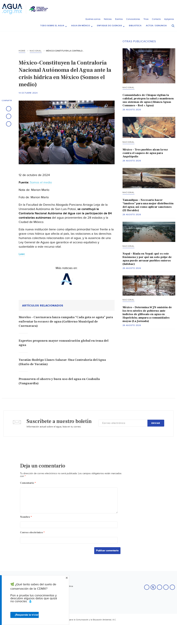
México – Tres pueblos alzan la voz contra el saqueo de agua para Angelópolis (145, 153)
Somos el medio (41, 182)
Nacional (36, 51)
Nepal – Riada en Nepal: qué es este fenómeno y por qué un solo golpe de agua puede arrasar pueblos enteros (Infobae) (147, 259)
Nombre (26, 517)
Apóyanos (169, 19)
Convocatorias (133, 19)
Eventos (119, 19)
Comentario (28, 483)
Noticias (108, 19)
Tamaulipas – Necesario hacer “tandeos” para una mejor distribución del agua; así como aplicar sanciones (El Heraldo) (148, 205)
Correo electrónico (32, 532)
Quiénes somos (92, 19)
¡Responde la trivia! (27, 615)
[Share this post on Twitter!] (8, 116)
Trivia (145, 19)
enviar (155, 423)
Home (22, 51)
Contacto (156, 19)
